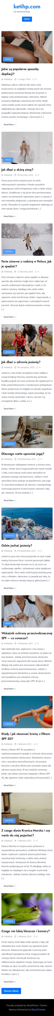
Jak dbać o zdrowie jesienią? (20, 362)
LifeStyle (9, 444)
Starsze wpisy (11, 991)
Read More (9, 124)
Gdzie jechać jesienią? (16, 545)
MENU (27, 19)
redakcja (8, 79)
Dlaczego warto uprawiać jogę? (22, 453)
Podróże (9, 252)
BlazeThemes (38, 1009)
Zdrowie (9, 352)
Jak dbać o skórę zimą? (17, 169)
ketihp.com (27, 6)
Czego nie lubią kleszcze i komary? (25, 931)
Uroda (8, 59)
